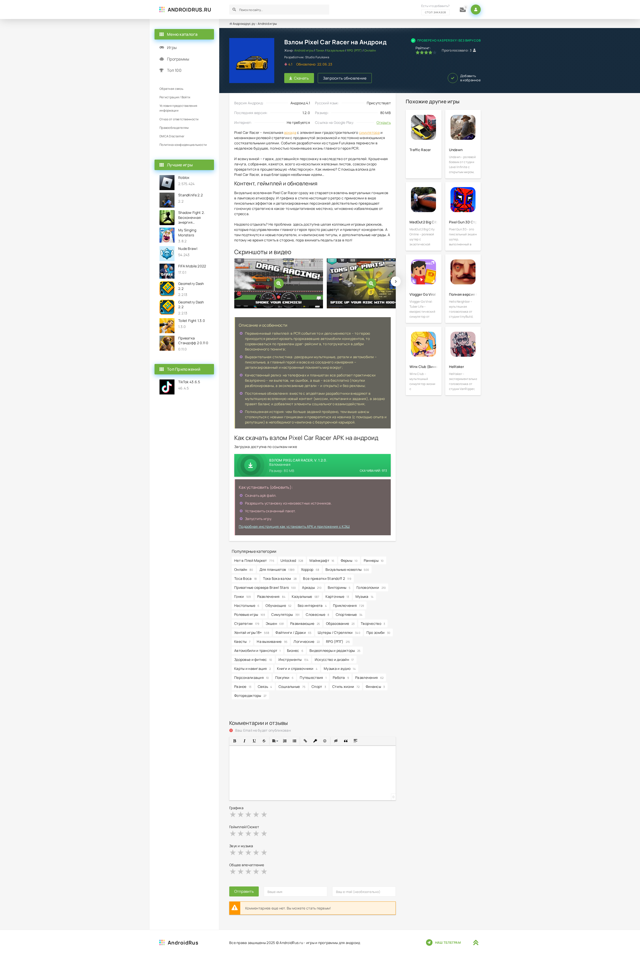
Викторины (339, 587)
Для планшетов (277, 569)
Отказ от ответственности (179, 119)
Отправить (244, 891)
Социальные (292, 686)
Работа (341, 677)
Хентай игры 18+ (251, 632)
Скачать (301, 78)
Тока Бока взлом (280, 578)
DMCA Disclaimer (172, 136)
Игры (172, 47)
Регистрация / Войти (175, 97)
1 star (233, 814)
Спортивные (349, 614)
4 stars (256, 814)
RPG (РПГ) (354, 50)
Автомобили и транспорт (257, 650)
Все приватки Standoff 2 (327, 578)
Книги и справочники (297, 668)
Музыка (365, 596)
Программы (178, 59)
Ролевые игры (249, 614)
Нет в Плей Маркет (254, 560)
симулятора (369, 132)
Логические (307, 641)
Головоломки (371, 587)
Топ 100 (174, 70)
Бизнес (295, 650)
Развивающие (305, 623)
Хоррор (310, 569)
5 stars (264, 814)
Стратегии (247, 623)
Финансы (375, 686)
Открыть (383, 122)
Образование (340, 623)
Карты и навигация (252, 668)
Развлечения (271, 596)
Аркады (312, 587)
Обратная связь (171, 89)
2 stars (241, 814)
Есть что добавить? (435, 9)
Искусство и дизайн (334, 659)
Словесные (317, 614)
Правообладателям (174, 128)
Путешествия (313, 677)
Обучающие (278, 605)
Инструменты (293, 659)
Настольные (246, 605)
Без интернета (312, 605)
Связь (265, 686)
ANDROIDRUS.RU (189, 9)
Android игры (267, 24)
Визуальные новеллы (347, 569)
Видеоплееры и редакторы (335, 650)
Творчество (373, 623)
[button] (234, 741)
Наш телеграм (448, 942)
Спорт (319, 686)
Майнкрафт (322, 560)
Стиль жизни (346, 686)
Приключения (348, 605)
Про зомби (378, 632)
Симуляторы (285, 614)
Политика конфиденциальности (183, 145)
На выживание (272, 641)
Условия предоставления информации (178, 108)
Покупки (284, 677)
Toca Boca (245, 578)
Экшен (275, 623)
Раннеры (374, 560)
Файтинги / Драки (293, 632)
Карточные (337, 596)
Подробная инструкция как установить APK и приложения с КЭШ (294, 526)
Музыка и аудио (340, 668)
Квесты (242, 641)
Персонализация (251, 677)
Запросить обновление (345, 78)
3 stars (248, 814)
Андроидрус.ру (244, 24)
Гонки (320, 50)
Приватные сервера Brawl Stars (265, 587)
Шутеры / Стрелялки (339, 632)
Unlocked (291, 560)
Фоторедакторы (250, 695)
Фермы (349, 560)
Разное (243, 686)
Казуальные (335, 50)
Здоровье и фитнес (253, 659)
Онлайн (370, 50)
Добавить (470, 78)
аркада (290, 132)
